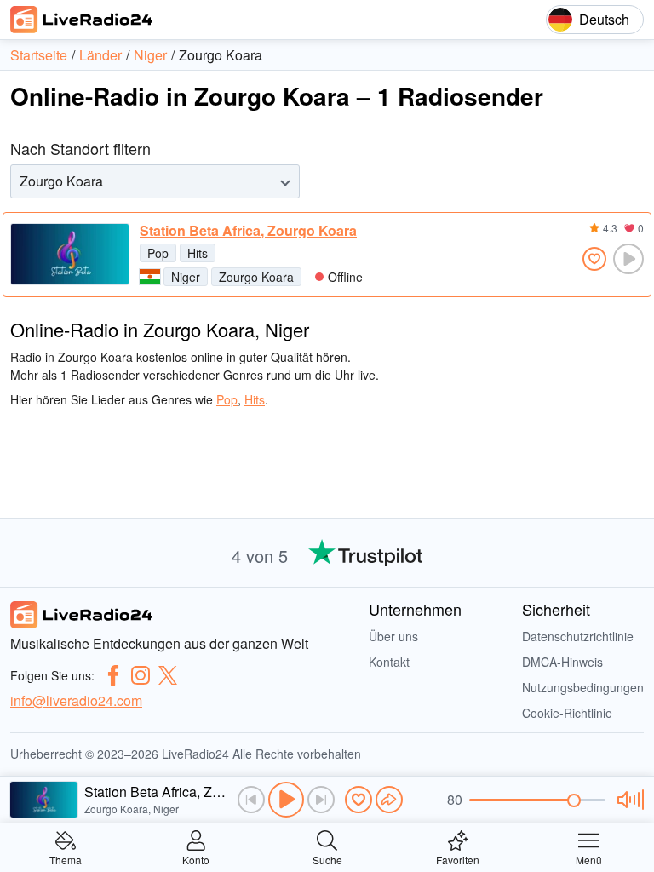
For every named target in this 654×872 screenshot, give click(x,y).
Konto (195, 858)
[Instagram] (140, 675)
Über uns (393, 636)
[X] (168, 675)
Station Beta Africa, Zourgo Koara (248, 230)
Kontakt (389, 661)
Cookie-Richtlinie (567, 712)
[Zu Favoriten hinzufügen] (594, 259)
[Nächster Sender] (321, 799)
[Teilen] (389, 799)
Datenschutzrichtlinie (578, 636)
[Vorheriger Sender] (251, 799)
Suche (327, 858)
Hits (197, 252)
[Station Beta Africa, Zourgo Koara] (69, 254)
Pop (158, 252)
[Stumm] (628, 800)
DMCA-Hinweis (562, 661)
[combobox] (21, 181)
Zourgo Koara (256, 276)
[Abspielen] (286, 800)
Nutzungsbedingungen (583, 687)
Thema (65, 858)
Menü (589, 858)
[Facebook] (113, 675)
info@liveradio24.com (76, 700)
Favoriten (457, 858)
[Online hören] (628, 259)
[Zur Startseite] (81, 19)
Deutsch (604, 19)
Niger (185, 276)
